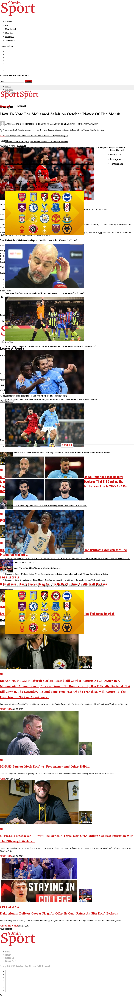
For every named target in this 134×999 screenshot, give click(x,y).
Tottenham (10, 40)
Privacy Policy (10, 960)
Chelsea (9, 25)
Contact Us (9, 90)
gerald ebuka (6, 709)
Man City (9, 33)
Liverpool (9, 37)
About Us (8, 87)
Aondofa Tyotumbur (9, 925)
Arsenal (9, 21)
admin (2, 778)
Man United (10, 29)
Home (7, 951)
